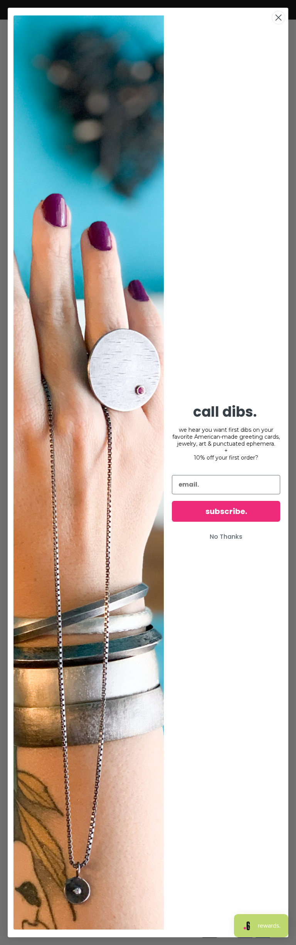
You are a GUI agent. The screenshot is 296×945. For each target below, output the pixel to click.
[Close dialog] (278, 17)
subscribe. (226, 511)
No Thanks (226, 536)
